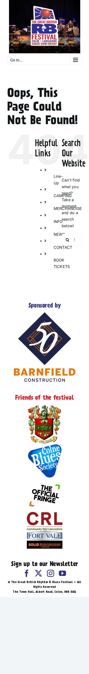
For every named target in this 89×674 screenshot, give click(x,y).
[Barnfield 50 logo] (44, 313)
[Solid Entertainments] (44, 542)
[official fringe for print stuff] (44, 481)
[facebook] (26, 573)
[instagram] (50, 573)
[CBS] (44, 445)
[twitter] (38, 573)
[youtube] (62, 573)
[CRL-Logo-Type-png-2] (44, 513)
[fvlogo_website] (44, 532)
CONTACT (63, 247)
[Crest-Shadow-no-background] (44, 405)
